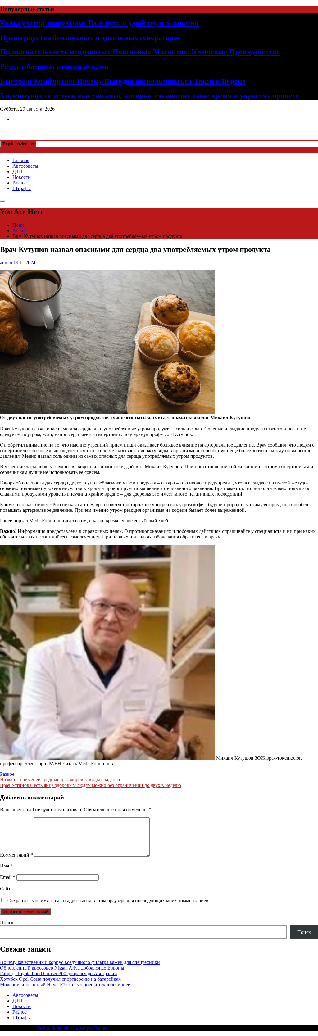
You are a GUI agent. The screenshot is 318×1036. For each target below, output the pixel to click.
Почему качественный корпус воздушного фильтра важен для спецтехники (80, 962)
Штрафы (21, 188)
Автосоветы (25, 166)
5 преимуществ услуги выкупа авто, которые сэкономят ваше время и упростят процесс (149, 96)
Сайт (5, 888)
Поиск (7, 922)
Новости (21, 177)
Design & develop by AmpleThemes (72, 1028)
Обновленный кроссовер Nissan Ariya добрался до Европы (62, 967)
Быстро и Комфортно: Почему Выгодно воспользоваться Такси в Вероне (123, 81)
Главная (20, 160)
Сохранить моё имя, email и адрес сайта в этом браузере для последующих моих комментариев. (108, 900)
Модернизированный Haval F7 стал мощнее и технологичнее (65, 984)
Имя (6, 865)
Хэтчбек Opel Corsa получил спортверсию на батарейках (60, 979)
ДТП (17, 171)
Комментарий (16, 854)
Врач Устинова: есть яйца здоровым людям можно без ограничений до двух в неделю (90, 785)
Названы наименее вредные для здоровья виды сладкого (60, 779)
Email (7, 877)
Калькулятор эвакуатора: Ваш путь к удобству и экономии (99, 23)
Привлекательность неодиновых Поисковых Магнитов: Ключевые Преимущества (140, 52)
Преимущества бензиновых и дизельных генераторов (90, 38)
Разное (19, 182)
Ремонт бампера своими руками (54, 66)
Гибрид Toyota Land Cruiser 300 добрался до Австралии (58, 973)
